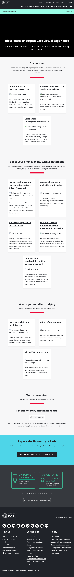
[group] (23, 480)
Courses (23, 6)
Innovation (39, 6)
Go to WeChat (32, 526)
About (64, 6)
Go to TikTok (28, 526)
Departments (56, 6)
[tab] (27, 493)
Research (30, 6)
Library (29, 553)
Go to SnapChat (23, 526)
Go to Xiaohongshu (46, 526)
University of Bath (6, 2)
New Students (60, 2)
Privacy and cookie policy (60, 545)
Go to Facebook (4, 526)
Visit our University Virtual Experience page (37, 455)
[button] (23, 494)
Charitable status (8, 571)
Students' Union (33, 556)
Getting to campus (12, 553)
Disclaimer (55, 536)
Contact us (31, 536)
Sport (47, 6)
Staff (40, 2)
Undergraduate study (35, 539)
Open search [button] (71, 6)
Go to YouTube (42, 526)
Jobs (28, 564)
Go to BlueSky (9, 526)
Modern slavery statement (61, 542)
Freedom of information (60, 539)
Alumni (70, 2)
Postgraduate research (35, 548)
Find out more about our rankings (37, 500)
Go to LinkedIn (18, 526)
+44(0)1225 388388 (9, 550)
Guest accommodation (35, 561)
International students (35, 550)
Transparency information (61, 548)
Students (49, 2)
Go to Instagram (13, 526)
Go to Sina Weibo (37, 526)
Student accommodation (36, 559)
